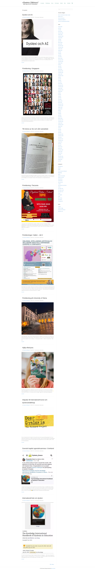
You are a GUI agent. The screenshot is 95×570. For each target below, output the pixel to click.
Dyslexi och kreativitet (61, 175)
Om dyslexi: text (60, 191)
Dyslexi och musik (61, 177)
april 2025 (59, 40)
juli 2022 (59, 77)
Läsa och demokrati (61, 18)
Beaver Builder (53, 568)
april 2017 (59, 143)
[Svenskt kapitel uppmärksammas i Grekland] (38, 468)
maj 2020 (59, 113)
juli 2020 (59, 110)
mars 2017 (60, 145)
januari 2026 (60, 31)
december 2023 (60, 59)
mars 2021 (60, 99)
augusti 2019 (60, 126)
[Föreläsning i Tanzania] (38, 205)
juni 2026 (59, 28)
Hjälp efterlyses (27, 348)
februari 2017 (60, 146)
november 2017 (60, 140)
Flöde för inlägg (60, 208)
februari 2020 (60, 118)
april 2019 (59, 132)
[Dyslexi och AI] (38, 37)
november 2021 (60, 86)
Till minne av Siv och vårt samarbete (35, 129)
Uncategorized (60, 201)
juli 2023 (59, 64)
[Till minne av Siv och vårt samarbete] (38, 153)
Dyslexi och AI (27, 15)
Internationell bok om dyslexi (32, 498)
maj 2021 (59, 96)
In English (68, 3)
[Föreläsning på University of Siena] (38, 318)
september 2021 (60, 89)
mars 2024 (60, 56)
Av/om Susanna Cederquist (62, 171)
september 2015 (60, 157)
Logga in (59, 206)
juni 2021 (59, 94)
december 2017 (60, 138)
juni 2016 (59, 154)
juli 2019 (59, 127)
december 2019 (60, 119)
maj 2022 (59, 80)
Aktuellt (61, 3)
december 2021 (60, 85)
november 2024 (60, 47)
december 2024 (60, 45)
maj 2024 (59, 53)
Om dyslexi (42, 3)
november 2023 (60, 61)
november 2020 (60, 105)
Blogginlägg (60, 172)
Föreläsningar (48, 3)
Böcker (59, 174)
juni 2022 (59, 78)
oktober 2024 (60, 48)
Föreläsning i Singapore (30, 68)
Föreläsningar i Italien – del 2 (32, 235)
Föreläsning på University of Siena (34, 298)
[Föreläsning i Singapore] (38, 94)
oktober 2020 (60, 107)
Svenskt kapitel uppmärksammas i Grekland (38, 448)
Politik (59, 196)
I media (59, 183)
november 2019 (60, 121)
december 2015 (60, 156)
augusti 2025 (60, 37)
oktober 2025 (60, 34)
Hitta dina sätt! (60, 182)
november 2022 (60, 72)
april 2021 (59, 97)
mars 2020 (60, 116)
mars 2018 (60, 137)
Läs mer (23, 62)
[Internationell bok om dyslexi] (37, 527)
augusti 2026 (60, 26)
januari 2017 (60, 148)
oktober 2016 (60, 151)
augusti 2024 (60, 50)
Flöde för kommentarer (61, 209)
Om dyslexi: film (60, 188)
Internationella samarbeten (62, 185)
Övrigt (59, 193)
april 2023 (59, 66)
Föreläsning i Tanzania (30, 185)
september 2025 (60, 36)
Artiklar (59, 169)
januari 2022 (60, 83)
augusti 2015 (60, 159)
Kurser (52, 3)
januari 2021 (60, 102)
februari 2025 (60, 42)
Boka (65, 3)
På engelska (60, 194)
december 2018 (60, 134)
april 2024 (59, 55)
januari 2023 (60, 69)
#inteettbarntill (60, 166)
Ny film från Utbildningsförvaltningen (63, 21)
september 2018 (60, 135)
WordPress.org (60, 211)
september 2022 (60, 75)
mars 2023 (60, 67)
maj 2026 (59, 29)
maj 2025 (59, 39)
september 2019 (60, 124)
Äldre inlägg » (52, 564)
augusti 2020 (60, 108)
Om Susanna (57, 3)
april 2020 (59, 115)
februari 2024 (60, 58)
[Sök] (72, 3)
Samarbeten (60, 199)
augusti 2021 (60, 91)
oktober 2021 (60, 88)
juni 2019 (59, 129)
